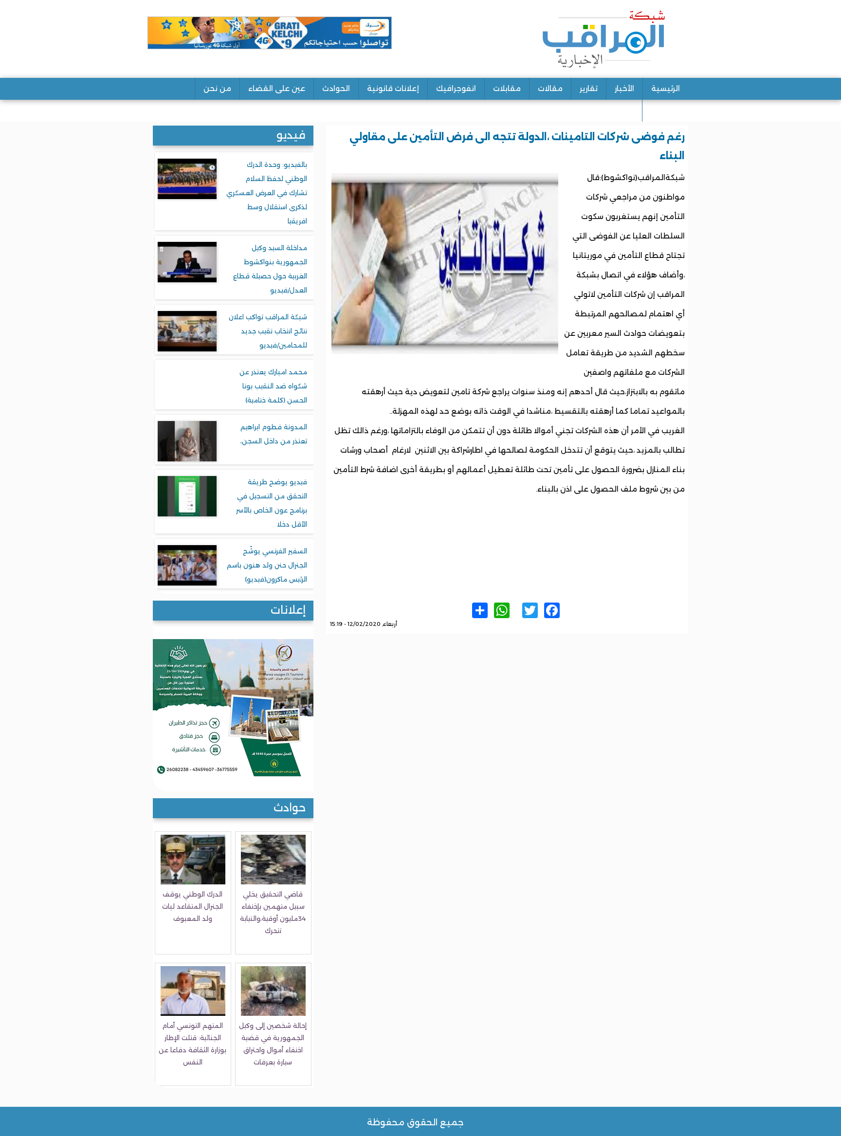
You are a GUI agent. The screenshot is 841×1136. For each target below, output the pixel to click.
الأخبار (624, 88)
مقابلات (507, 88)
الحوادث (336, 88)
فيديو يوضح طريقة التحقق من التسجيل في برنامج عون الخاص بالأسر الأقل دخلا (271, 503)
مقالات (550, 88)
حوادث (290, 807)
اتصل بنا (665, 110)
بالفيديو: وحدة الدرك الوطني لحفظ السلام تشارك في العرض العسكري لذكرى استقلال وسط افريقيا (266, 193)
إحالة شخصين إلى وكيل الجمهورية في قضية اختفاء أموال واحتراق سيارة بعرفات (273, 1044)
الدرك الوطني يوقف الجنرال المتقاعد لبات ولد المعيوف (192, 906)
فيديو (291, 135)
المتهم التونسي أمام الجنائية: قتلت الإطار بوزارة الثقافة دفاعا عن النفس (192, 1044)
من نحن (217, 88)
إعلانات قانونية (393, 88)
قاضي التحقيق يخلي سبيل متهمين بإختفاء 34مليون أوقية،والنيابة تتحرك (273, 912)
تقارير (589, 88)
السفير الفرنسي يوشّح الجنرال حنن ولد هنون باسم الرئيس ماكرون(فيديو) (267, 565)
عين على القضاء (276, 88)
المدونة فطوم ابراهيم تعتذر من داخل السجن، (273, 434)
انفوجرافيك (456, 88)
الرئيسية (665, 88)
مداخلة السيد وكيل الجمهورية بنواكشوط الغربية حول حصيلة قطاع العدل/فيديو (270, 269)
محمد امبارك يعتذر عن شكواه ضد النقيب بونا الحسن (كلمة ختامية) (273, 386)
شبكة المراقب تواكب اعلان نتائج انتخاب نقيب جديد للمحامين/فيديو (268, 331)
